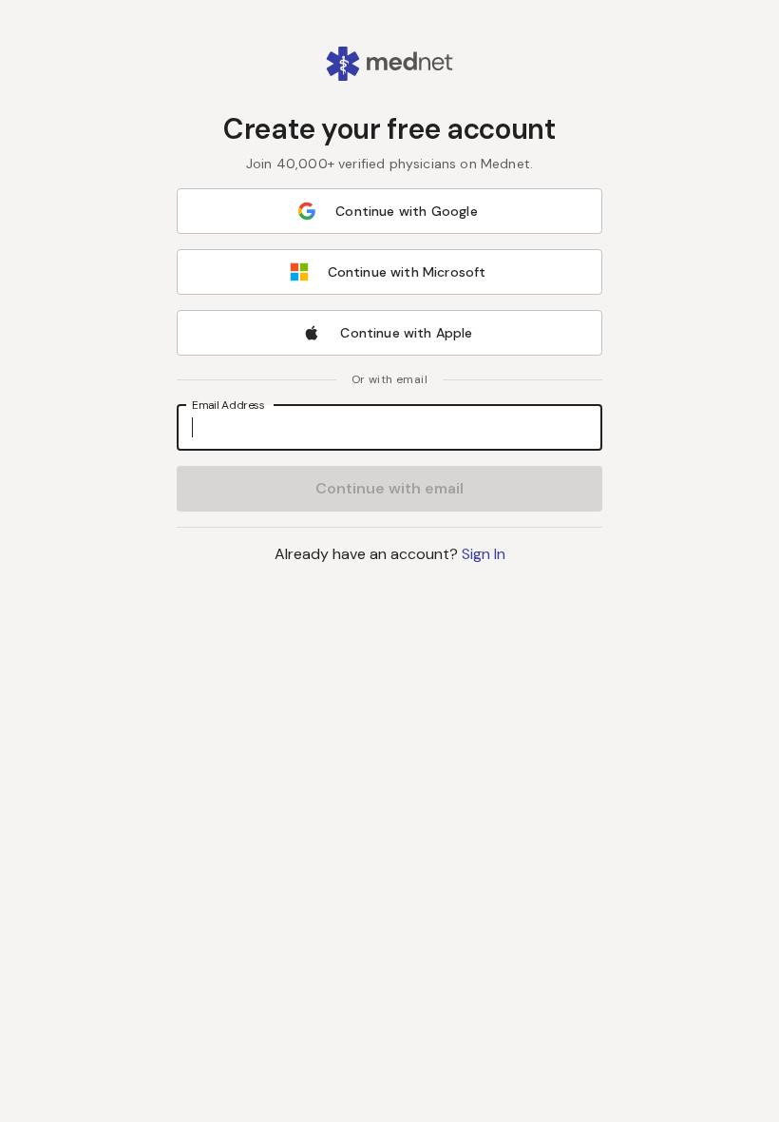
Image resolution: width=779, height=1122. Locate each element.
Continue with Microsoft (407, 271)
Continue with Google (406, 211)
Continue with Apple (406, 332)
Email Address (228, 405)
